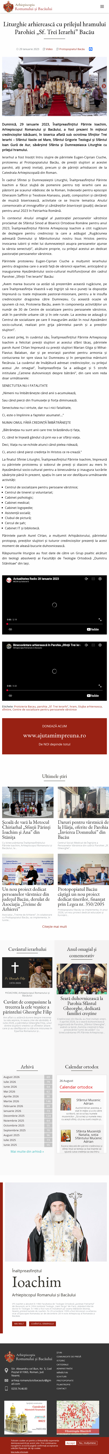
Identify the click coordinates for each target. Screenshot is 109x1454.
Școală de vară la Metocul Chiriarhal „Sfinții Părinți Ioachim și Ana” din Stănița (26, 829)
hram (73, 706)
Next (104, 86)
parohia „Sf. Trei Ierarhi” (52, 706)
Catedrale (63, 1364)
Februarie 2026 (13, 1106)
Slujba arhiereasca (90, 706)
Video (49, 49)
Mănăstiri (62, 1372)
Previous (5, 86)
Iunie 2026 (10, 1087)
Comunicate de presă (69, 1356)
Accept (71, 1443)
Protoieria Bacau (25, 706)
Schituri (62, 1376)
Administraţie (65, 1368)
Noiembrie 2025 (14, 1120)
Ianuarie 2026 (12, 1111)
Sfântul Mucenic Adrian (88, 1101)
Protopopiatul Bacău (72, 49)
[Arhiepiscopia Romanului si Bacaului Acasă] (27, 6)
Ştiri (59, 1352)
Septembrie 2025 (15, 1130)
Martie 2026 (11, 1101)
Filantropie (63, 1384)
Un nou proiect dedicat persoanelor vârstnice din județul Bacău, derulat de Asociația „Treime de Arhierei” (26, 899)
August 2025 (12, 1135)
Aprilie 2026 (11, 1096)
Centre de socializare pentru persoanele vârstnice (45, 709)
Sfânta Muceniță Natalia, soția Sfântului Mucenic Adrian (88, 1136)
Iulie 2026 (10, 1082)
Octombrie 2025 (14, 1125)
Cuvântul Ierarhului (42, 1323)
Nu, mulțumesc (87, 1443)
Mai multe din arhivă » (27, 1151)
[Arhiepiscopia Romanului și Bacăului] (28, 1356)
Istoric (61, 1360)
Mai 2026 (9, 1091)
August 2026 (12, 1077)
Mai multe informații (19, 1452)
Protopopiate (65, 1380)
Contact (62, 1388)
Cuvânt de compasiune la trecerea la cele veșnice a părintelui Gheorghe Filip (27, 1006)
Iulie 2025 (10, 1140)
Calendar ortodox (76, 1087)
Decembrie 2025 (14, 1116)
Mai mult (19, 1323)
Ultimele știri (54, 776)
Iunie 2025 (10, 1145)
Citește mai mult (54, 926)
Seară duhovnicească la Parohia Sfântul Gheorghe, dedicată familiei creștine (81, 1006)
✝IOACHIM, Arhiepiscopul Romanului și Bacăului (27, 994)
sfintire (6, 709)
